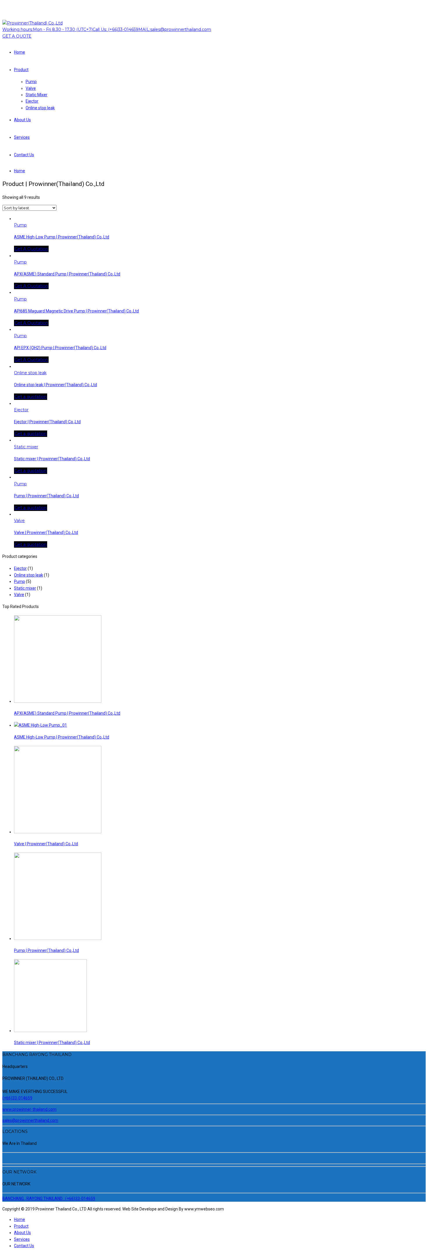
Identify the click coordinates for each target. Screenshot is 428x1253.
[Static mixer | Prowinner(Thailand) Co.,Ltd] (50, 1030)
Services (22, 137)
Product (21, 69)
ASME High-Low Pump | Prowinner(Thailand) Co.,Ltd (61, 237)
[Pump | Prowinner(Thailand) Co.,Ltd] (57, 938)
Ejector (32, 101)
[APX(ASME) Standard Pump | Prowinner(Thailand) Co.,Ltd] (57, 701)
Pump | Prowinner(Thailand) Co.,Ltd (46, 495)
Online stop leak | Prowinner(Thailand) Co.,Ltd (55, 384)
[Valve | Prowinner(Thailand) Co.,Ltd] (57, 832)
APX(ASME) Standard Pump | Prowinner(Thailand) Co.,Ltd (67, 274)
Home (19, 52)
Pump (31, 81)
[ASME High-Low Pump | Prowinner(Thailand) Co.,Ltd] (40, 725)
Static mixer (26, 446)
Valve (31, 88)
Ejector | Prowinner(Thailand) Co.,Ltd (47, 421)
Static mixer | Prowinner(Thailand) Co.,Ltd (52, 458)
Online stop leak (40, 108)
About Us (22, 119)
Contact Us (24, 154)
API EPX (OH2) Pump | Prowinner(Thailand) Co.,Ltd (60, 347)
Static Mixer (36, 94)
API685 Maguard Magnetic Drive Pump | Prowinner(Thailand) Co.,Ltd (76, 311)
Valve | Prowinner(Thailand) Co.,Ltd (46, 532)
